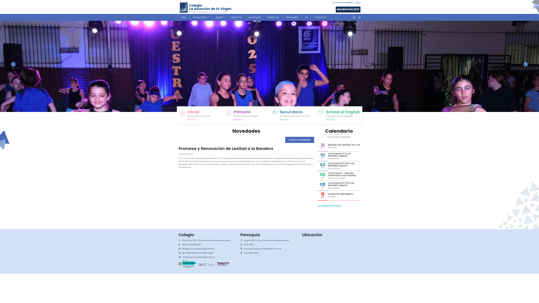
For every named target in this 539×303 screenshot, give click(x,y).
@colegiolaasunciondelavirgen (198, 252)
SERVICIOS (236, 17)
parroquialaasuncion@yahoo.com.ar (262, 248)
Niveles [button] (219, 17)
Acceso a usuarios (343, 2)
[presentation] (13, 64)
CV (306, 17)
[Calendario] (354, 17)
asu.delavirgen (251, 252)
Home (183, 17)
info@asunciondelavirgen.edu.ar (198, 248)
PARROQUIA (273, 17)
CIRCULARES (292, 17)
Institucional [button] (200, 17)
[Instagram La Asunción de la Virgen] (359, 17)
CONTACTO (320, 17)
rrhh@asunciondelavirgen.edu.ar (198, 257)
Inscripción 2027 (348, 9)
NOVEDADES (255, 17)
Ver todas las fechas (329, 205)
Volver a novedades (300, 139)
